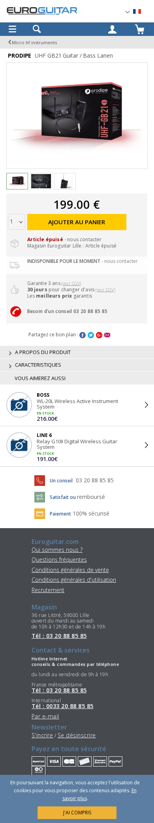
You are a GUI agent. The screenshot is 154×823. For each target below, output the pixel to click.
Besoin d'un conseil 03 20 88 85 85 (67, 311)
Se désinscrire (77, 735)
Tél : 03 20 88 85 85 (59, 636)
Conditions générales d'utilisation (74, 579)
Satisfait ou (63, 497)
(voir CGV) (71, 283)
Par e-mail (45, 716)
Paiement (60, 513)
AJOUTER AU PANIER (76, 222)
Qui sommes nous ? (57, 549)
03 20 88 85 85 (95, 480)
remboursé (91, 497)
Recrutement (48, 590)
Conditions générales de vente (70, 570)
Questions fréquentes (59, 559)
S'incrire (42, 735)
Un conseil (62, 480)
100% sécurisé (91, 513)
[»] (141, 11)
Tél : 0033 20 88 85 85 (63, 706)
